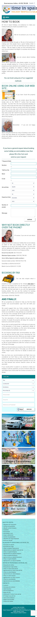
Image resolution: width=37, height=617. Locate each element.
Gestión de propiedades (9, 537)
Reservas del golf (8, 540)
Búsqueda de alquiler (9, 544)
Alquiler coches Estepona (10, 528)
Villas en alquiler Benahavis (10, 555)
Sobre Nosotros (7, 589)
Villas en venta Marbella (9, 579)
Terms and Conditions (9, 597)
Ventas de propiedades (9, 526)
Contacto (6, 585)
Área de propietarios (9, 590)
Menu (7, 17)
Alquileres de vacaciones (10, 524)
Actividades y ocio (8, 533)
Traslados (6, 529)
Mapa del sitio (7, 592)
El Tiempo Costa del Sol (9, 596)
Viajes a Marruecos (8, 535)
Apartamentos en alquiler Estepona (12, 553)
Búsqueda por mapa (9, 546)
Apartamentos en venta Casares (12, 577)
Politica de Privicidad (9, 599)
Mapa (21, 409)
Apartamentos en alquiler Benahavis (13, 557)
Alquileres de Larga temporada (11, 538)
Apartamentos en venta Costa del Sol (13, 570)
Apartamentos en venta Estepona (12, 574)
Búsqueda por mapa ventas (10, 566)
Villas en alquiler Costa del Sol (11, 548)
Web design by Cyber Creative (18, 612)
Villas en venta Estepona (10, 572)
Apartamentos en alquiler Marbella (12, 560)
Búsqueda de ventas (9, 565)
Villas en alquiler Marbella (10, 559)
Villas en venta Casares (9, 575)
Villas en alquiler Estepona (10, 552)
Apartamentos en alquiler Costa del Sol (13, 550)
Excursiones (7, 531)
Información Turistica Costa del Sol (12, 594)
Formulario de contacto (9, 587)
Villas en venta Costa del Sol (11, 568)
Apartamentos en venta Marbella (12, 581)
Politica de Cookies (8, 601)
